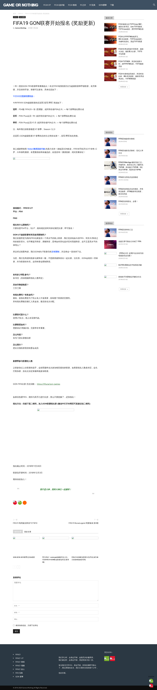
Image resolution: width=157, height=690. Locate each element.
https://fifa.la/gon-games (48, 384)
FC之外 (83, 5)
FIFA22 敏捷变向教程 (126, 139)
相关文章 (17, 532)
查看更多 (123, 87)
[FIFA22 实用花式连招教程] (110, 180)
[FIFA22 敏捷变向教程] (110, 142)
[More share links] (25, 503)
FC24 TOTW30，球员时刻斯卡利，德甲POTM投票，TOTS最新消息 (131, 63)
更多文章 (27, 532)
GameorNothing (20, 28)
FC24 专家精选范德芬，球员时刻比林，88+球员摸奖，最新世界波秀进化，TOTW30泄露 (131, 76)
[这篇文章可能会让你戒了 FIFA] (110, 244)
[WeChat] (20, 503)
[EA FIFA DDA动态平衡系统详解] (110, 268)
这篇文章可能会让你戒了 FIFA (129, 241)
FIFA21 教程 (20, 662)
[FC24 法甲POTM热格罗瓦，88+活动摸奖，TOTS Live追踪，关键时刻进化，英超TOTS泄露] (110, 39)
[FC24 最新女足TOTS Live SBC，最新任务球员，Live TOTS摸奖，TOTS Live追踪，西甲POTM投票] (110, 27)
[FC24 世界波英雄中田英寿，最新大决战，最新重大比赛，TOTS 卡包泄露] (110, 52)
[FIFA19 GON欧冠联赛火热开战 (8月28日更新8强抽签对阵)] (85, 546)
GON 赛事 (19, 676)
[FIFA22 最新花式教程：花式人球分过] (110, 153)
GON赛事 (103, 5)
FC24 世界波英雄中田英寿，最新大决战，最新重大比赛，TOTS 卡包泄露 (131, 51)
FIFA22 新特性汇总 (125, 230)
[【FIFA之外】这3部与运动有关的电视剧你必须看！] (110, 256)
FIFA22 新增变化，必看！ (128, 201)
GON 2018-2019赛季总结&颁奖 (24, 557)
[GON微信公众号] (106, 658)
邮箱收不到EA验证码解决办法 (129, 277)
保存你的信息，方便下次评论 (27, 625)
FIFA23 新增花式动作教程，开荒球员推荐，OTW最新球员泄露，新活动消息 (130, 191)
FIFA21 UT (19, 658)
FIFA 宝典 (19, 673)
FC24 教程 (72, 5)
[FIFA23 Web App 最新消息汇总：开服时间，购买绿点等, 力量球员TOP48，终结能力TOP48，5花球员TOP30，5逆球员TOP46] (110, 165)
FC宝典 (92, 5)
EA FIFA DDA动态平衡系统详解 (130, 265)
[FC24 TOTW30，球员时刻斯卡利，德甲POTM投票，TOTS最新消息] (110, 64)
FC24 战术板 (59, 5)
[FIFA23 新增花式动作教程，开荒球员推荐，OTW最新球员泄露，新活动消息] (110, 192)
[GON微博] (112, 658)
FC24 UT (47, 5)
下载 (112, 5)
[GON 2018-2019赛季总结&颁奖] (26, 546)
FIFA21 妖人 (20, 669)
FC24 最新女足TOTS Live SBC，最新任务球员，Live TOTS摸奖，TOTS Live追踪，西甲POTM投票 (131, 26)
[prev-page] (14, 567)
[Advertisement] (55, 78)
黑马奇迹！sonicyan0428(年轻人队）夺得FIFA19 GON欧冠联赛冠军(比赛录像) (55, 559)
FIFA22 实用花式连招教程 (128, 177)
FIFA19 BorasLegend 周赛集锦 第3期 (83, 523)
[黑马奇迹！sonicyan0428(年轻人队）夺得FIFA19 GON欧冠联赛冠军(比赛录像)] (55, 546)
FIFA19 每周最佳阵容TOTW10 (25, 523)
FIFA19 (20, 14)
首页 (14, 14)
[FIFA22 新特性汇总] (110, 232)
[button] (154, 5)
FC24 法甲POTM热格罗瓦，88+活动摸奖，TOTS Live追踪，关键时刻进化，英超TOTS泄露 (130, 39)
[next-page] (18, 567)
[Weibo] (15, 503)
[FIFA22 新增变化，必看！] (110, 204)
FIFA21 (18, 654)
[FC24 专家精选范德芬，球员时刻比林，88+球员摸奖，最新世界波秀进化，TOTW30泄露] (110, 77)
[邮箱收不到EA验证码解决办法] (110, 280)
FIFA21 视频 (20, 665)
